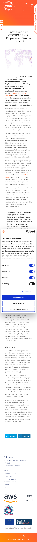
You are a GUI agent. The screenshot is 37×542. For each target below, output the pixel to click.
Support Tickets (10, 482)
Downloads (8, 476)
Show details (26, 292)
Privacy (6, 487)
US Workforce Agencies (13, 466)
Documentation (10, 479)
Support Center (10, 474)
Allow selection (18, 303)
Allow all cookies (18, 298)
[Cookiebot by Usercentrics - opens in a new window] (26, 231)
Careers (7, 484)
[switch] (32, 271)
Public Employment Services (15, 460)
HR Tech (7, 463)
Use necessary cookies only (18, 309)
